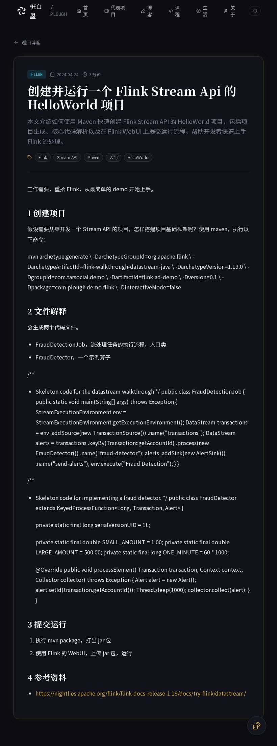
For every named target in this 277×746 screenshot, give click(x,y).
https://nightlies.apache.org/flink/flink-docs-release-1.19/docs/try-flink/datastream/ (140, 693)
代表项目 (118, 11)
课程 (177, 11)
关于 (232, 11)
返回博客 (31, 42)
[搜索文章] (255, 11)
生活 (205, 11)
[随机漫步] (256, 725)
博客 (149, 11)
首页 (85, 11)
